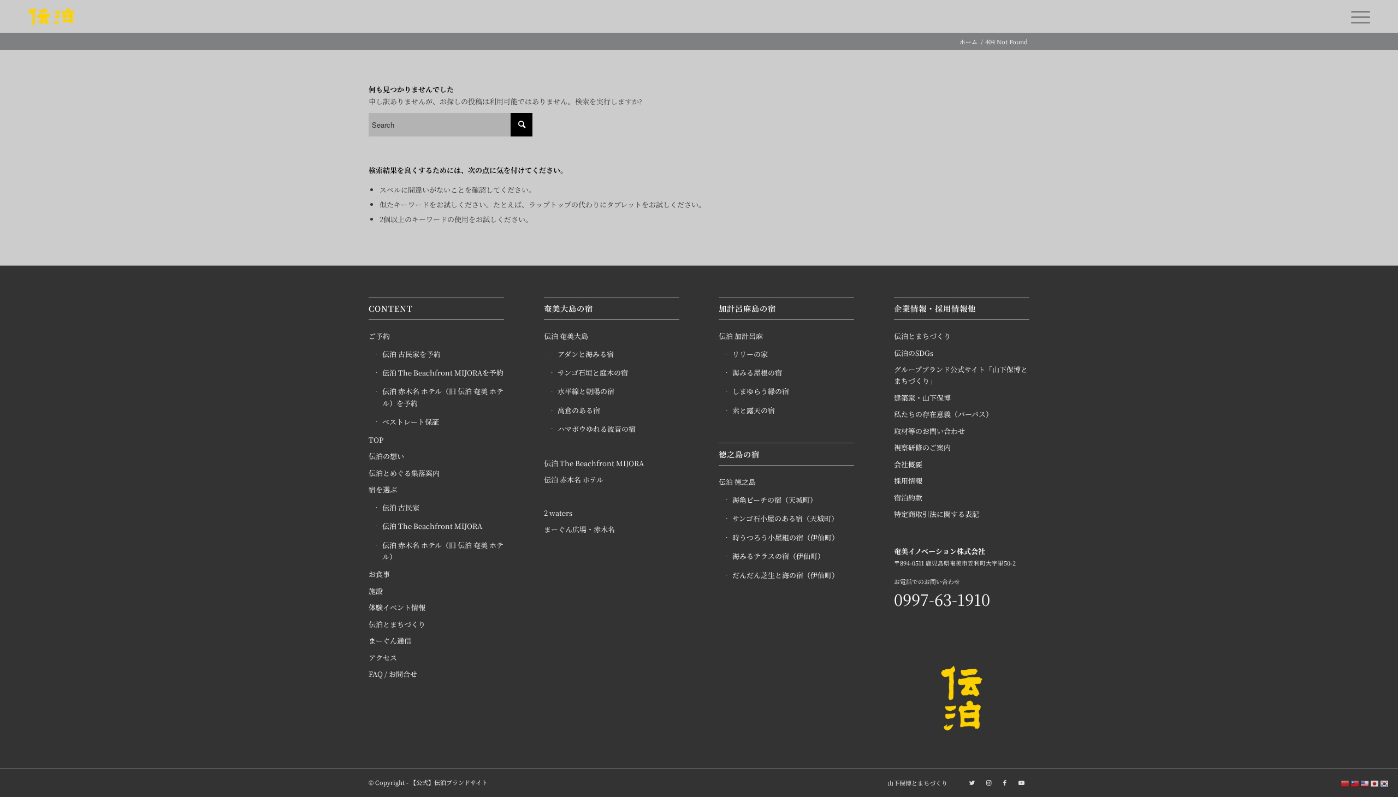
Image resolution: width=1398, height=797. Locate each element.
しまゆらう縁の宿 (760, 391)
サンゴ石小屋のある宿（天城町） (785, 518)
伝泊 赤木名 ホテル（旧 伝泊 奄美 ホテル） (442, 551)
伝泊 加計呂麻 (741, 336)
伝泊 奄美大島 (566, 336)
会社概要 (908, 464)
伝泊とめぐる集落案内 (404, 473)
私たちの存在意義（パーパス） (943, 414)
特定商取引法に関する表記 (936, 514)
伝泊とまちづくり (397, 624)
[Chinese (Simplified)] (1345, 783)
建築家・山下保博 (922, 397)
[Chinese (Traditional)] (1355, 783)
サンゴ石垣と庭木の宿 (593, 372)
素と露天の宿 (753, 410)
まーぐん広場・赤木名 (579, 529)
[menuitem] (914, 783)
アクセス (383, 657)
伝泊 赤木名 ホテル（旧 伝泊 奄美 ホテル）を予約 (442, 397)
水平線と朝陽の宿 (586, 391)
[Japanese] (1375, 783)
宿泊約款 (908, 497)
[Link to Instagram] (988, 782)
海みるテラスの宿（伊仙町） (778, 556)
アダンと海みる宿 (586, 354)
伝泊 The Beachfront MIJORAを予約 (442, 372)
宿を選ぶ (383, 489)
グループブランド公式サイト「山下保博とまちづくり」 (961, 375)
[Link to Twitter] (972, 782)
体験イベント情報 (397, 607)
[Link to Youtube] (1021, 782)
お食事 (379, 574)
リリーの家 (750, 354)
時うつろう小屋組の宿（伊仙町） (785, 537)
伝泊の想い (386, 456)
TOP (376, 440)
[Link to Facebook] (1005, 782)
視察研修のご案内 (922, 447)
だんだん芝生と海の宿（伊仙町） (785, 575)
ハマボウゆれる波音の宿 (597, 429)
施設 (376, 591)
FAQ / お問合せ (393, 674)
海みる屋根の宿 (757, 372)
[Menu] (1357, 16)
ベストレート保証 (410, 422)
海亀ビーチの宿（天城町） (774, 500)
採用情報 (908, 480)
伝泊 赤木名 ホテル (573, 479)
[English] (1365, 783)
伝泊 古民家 (400, 507)
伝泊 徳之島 (737, 482)
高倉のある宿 (579, 410)
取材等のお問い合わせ (929, 431)
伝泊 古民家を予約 (411, 354)
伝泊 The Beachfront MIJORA (432, 526)
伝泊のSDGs (913, 353)
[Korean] (1385, 783)
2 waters (558, 513)
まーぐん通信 (390, 640)
